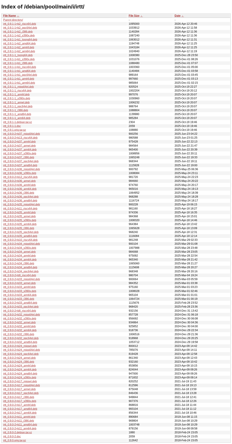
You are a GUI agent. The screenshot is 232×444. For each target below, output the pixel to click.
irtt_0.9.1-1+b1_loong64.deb (20, 39)
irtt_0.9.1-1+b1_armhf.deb (18, 78)
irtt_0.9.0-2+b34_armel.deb (19, 251)
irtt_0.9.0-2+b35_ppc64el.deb (21, 232)
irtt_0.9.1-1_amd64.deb (17, 114)
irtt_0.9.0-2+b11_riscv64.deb (20, 208)
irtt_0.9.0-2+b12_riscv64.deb (20, 177)
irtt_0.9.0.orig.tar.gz (14, 440)
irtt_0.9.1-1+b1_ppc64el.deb (20, 74)
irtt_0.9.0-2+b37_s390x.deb (19, 153)
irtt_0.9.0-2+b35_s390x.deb (19, 220)
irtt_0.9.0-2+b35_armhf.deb (19, 212)
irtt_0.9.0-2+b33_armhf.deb (19, 287)
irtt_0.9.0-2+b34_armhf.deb (19, 255)
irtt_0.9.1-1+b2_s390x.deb (19, 35)
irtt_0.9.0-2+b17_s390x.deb (19, 401)
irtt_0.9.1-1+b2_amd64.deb (19, 43)
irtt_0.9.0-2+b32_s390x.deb (19, 318)
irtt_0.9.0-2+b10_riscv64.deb (20, 239)
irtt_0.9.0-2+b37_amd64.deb (20, 165)
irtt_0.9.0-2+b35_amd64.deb (20, 236)
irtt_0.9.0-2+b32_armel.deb (19, 322)
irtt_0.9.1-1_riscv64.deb (17, 90)
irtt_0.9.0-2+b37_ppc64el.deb (21, 161)
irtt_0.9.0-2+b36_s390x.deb (19, 173)
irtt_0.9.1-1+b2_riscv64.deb (19, 23)
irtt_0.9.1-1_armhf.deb (16, 94)
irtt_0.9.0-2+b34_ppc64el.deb (21, 271)
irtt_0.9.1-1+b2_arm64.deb (19, 51)
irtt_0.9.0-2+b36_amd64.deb (20, 200)
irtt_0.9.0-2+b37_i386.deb (18, 157)
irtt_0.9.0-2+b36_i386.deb (18, 192)
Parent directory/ (13, 19)
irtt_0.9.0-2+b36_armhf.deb (19, 185)
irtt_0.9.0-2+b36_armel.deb (19, 180)
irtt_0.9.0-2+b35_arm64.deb (20, 224)
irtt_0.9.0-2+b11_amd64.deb (20, 424)
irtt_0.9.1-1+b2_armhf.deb (18, 47)
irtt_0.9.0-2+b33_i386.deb (18, 298)
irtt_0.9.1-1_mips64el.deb (18, 86)
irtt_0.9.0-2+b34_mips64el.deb (21, 243)
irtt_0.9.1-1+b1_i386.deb (18, 63)
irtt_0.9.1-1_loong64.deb (18, 55)
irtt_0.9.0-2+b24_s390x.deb (19, 377)
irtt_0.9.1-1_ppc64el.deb (17, 106)
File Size (134, 15)
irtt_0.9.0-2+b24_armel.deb (19, 357)
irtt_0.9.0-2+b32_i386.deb (18, 334)
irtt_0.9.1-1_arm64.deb (16, 118)
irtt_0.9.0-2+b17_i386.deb (18, 397)
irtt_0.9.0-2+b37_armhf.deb (19, 141)
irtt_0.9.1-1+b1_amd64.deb (19, 70)
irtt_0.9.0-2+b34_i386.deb (18, 263)
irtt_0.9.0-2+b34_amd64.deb (20, 267)
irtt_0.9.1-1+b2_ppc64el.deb (20, 27)
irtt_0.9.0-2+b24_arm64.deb (20, 369)
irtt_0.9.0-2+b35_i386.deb (18, 228)
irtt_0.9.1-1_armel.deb (16, 102)
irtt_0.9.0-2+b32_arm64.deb (20, 330)
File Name (9, 15)
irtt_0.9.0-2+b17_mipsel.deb (20, 381)
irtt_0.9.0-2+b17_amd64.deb (20, 408)
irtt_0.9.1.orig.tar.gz (14, 129)
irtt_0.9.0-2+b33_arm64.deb (20, 295)
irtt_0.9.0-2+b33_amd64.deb (20, 302)
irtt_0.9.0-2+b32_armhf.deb (19, 326)
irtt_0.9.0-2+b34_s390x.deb (19, 247)
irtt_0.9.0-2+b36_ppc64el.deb (21, 196)
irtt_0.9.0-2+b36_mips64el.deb (21, 169)
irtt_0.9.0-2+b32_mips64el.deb (21, 314)
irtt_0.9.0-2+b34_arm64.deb (20, 259)
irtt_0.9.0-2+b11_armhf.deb (19, 416)
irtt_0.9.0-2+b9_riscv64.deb (19, 275)
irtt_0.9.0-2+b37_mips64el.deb (21, 133)
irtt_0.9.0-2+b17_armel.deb (19, 389)
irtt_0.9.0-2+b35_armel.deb (19, 216)
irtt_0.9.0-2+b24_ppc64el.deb (21, 353)
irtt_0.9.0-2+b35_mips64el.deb (21, 204)
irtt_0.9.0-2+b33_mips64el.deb (21, 279)
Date (178, 15)
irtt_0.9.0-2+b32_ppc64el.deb (21, 338)
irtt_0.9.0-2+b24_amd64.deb (20, 373)
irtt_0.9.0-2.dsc (12, 436)
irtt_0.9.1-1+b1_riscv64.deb (19, 67)
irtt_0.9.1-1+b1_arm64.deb (19, 82)
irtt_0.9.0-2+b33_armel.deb (19, 283)
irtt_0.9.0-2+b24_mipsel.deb (20, 346)
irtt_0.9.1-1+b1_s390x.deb (19, 59)
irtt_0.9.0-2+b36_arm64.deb (20, 188)
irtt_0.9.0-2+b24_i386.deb (18, 361)
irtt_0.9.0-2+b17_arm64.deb (20, 412)
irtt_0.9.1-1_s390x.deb (16, 98)
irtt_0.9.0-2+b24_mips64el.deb (21, 349)
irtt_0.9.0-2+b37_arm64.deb (20, 149)
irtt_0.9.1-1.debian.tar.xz (17, 122)
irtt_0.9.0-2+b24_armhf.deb (19, 365)
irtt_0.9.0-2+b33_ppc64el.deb (21, 306)
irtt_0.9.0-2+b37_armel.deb (19, 145)
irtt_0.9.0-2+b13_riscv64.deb (20, 137)
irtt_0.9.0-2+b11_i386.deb (18, 420)
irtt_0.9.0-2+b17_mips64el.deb (21, 385)
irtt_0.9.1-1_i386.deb (15, 110)
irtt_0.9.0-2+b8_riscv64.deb (19, 310)
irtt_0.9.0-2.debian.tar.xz (17, 432)
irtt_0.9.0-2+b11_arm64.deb (19, 428)
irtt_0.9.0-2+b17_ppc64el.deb (21, 393)
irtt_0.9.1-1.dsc (12, 126)
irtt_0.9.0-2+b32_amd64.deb (20, 342)
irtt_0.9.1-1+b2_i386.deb (18, 31)
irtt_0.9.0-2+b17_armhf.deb (19, 404)
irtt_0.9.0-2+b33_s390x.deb (19, 291)
